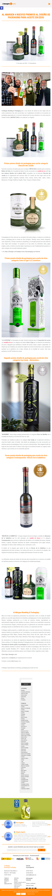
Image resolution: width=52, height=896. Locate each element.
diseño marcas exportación (24, 741)
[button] (1, 8)
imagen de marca (24, 758)
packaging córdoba (25, 784)
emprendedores (24, 752)
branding (23, 718)
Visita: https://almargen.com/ (9, 654)
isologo (22, 759)
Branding (23, 690)
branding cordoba (24, 720)
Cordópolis (12, 658)
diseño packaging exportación (24, 748)
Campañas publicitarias (25, 692)
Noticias (22, 698)
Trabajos (6, 878)
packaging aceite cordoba (24, 782)
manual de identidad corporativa (25, 766)
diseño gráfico (24, 737)
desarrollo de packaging (24, 727)
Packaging (23, 699)
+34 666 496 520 (29, 872)
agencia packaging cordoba (25, 712)
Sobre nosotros (8, 883)
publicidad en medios (25, 788)
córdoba (22, 725)
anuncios (23, 715)
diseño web (23, 750)
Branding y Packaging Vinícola (20, 882)
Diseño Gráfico (24, 695)
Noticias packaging (25, 776)
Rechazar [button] (23, 893)
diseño (22, 729)
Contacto (6, 881)
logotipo (23, 762)
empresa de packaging (25, 753)
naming (22, 773)
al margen (23, 714)
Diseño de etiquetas (17, 885)
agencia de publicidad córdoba (25, 709)
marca (22, 769)
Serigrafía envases (17, 883)
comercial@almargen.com (31, 874)
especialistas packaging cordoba (26, 756)
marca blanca (23, 770)
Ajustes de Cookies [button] (31, 893)
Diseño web (16, 887)
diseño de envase (24, 731)
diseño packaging (24, 743)
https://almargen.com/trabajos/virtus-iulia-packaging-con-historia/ (22, 251)
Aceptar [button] (18, 893)
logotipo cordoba (24, 764)
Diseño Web (23, 696)
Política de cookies (30, 885)
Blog (5, 882)
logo (22, 761)
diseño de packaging (25, 734)
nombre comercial (25, 775)
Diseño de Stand (24, 693)
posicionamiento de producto (25, 786)
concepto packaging (25, 721)
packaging (23, 778)
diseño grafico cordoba (26, 735)
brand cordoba (24, 717)
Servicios (6, 879)
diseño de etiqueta (25, 732)
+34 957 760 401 (7, 874)
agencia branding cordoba (24, 706)
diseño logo (23, 738)
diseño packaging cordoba (24, 745)
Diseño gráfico (17, 886)
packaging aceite (24, 779)
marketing (23, 772)
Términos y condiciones (30, 883)
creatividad (23, 723)
